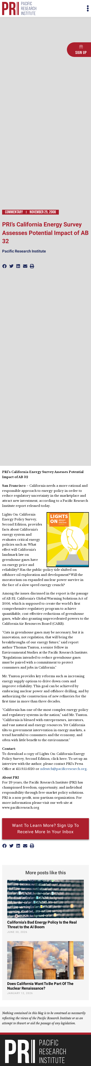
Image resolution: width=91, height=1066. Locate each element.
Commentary (14, 212)
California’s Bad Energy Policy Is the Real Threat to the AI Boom (42, 925)
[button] (67, 8)
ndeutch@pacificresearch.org (63, 769)
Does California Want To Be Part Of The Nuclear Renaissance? (40, 986)
